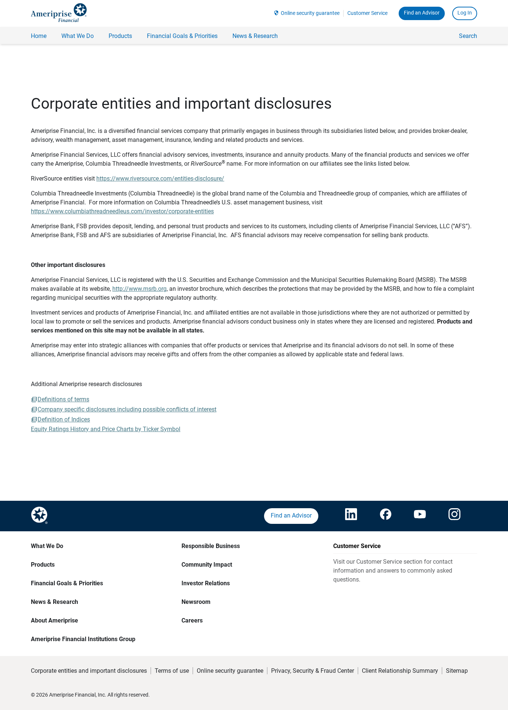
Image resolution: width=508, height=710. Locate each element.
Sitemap (457, 670)
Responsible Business (210, 546)
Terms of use (172, 670)
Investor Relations (205, 583)
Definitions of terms (63, 399)
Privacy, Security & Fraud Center (312, 670)
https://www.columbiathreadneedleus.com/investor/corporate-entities (122, 211)
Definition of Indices (64, 419)
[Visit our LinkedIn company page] (351, 516)
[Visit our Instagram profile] (454, 516)
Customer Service (367, 13)
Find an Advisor (422, 13)
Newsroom (195, 601)
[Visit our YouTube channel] (420, 516)
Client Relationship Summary (400, 670)
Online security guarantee (310, 13)
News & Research (54, 601)
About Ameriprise (54, 620)
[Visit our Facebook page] (385, 516)
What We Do (47, 546)
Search (468, 35)
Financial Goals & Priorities (67, 583)
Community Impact (206, 564)
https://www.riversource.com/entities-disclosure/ (160, 178)
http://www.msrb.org (139, 288)
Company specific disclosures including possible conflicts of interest (127, 409)
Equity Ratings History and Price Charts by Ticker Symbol (105, 429)
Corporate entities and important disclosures (89, 670)
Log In (464, 13)
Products (43, 564)
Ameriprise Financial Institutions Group (83, 639)
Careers (192, 620)
